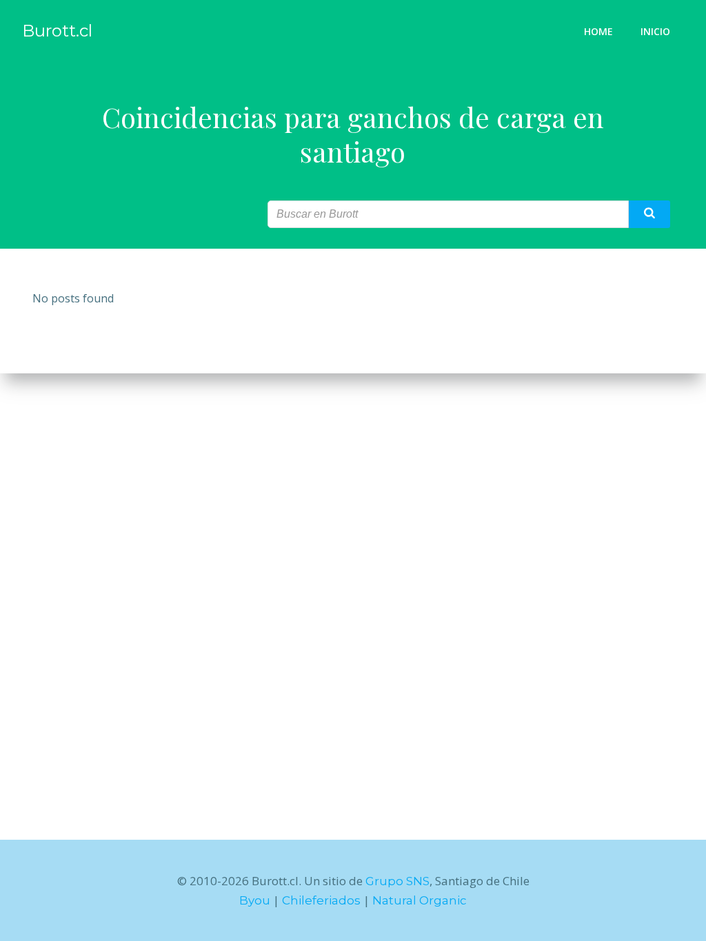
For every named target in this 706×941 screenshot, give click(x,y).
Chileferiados (321, 900)
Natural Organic (419, 900)
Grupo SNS (397, 881)
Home (598, 31)
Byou (254, 900)
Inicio (655, 31)
